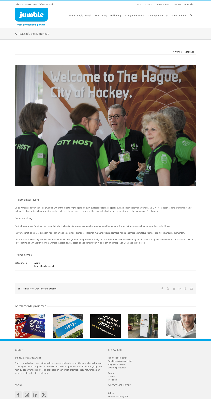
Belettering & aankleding (120, 361)
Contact (112, 373)
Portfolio (112, 379)
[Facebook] (18, 394)
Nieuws (111, 376)
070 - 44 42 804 (29, 4)
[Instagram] (26, 394)
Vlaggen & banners (117, 364)
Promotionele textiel (44, 266)
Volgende (189, 51)
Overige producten (117, 367)
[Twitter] (44, 394)
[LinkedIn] (35, 394)
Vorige (178, 51)
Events (37, 262)
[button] (191, 15)
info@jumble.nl (46, 4)
